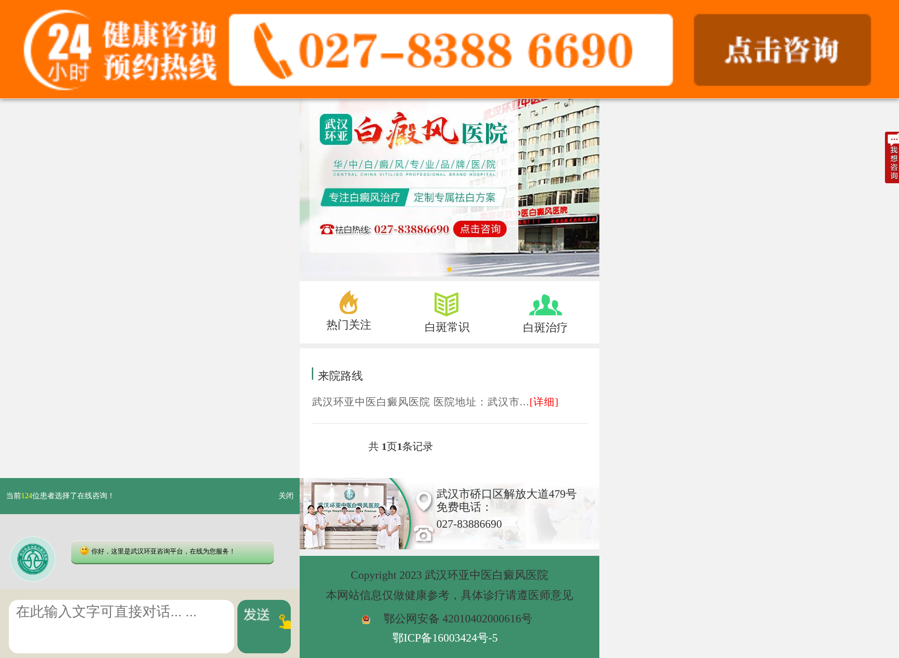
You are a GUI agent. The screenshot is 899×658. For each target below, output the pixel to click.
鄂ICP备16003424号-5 (445, 638)
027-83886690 (469, 524)
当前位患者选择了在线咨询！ (60, 496)
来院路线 (340, 376)
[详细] (544, 402)
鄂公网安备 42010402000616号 (457, 619)
